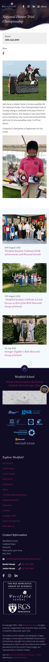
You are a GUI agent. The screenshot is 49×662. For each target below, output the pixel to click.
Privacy (31, 654)
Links (38, 654)
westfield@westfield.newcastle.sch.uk (23, 558)
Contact (6, 510)
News (5, 489)
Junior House (8, 468)
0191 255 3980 (27, 564)
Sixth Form (7, 478)
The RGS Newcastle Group (15, 494)
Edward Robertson (19, 657)
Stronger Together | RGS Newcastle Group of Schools (22, 353)
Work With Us (9, 526)
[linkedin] (34, 6)
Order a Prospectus (11, 520)
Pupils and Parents (11, 500)
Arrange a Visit (9, 515)
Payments (7, 505)
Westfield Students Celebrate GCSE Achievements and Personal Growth (23, 252)
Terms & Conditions (17, 654)
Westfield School (30, 625)
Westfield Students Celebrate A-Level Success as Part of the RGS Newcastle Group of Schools (23, 303)
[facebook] (23, 6)
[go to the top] (24, 368)
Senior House (9, 473)
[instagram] (28, 6)
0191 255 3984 (27, 568)
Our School (8, 463)
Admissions (8, 484)
